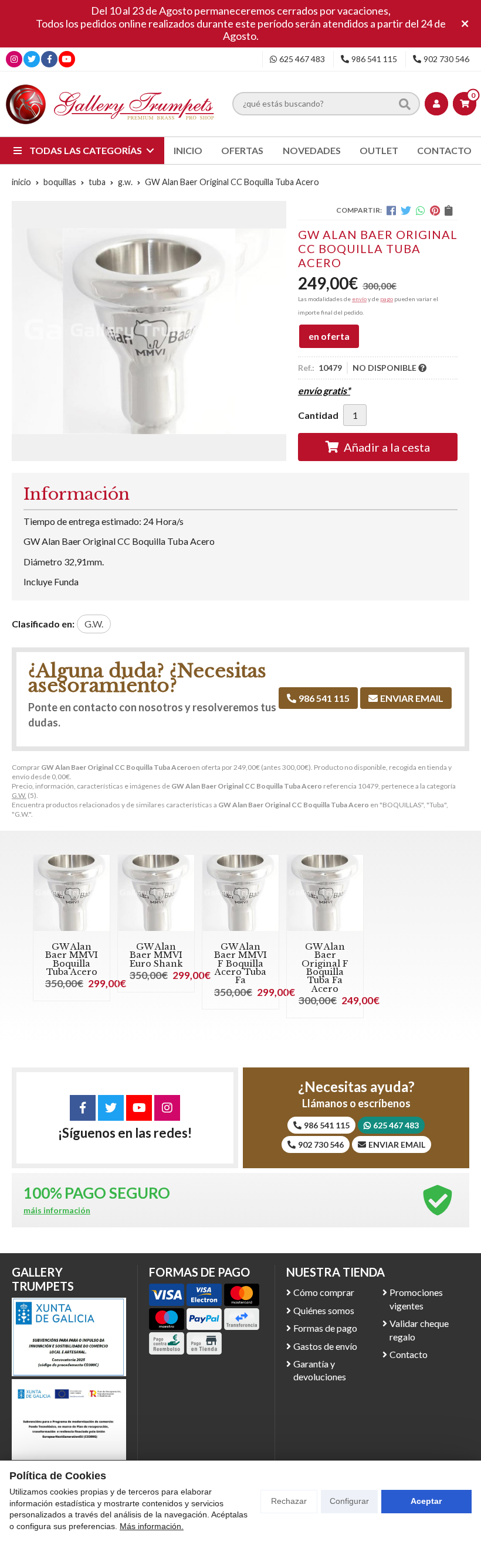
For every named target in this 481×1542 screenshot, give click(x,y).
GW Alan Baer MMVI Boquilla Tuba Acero (71, 959)
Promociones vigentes (416, 1299)
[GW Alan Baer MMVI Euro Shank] (156, 893)
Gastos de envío (325, 1346)
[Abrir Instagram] (14, 59)
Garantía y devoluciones (319, 1370)
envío (359, 298)
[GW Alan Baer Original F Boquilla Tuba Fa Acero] (325, 893)
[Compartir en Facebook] (391, 210)
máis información (56, 1210)
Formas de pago (325, 1327)
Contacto (408, 1354)
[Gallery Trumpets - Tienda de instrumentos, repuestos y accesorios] (110, 104)
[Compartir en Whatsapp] (420, 210)
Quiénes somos (323, 1310)
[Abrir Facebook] (50, 59)
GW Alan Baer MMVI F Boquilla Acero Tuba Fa (240, 963)
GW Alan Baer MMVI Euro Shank (156, 955)
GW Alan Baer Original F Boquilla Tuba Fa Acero (325, 967)
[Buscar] (405, 103)
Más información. (152, 1526)
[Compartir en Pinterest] (435, 210)
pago (386, 298)
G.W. (19, 795)
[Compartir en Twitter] (406, 210)
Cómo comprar (323, 1292)
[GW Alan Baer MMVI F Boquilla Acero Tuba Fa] (240, 893)
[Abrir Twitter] (32, 59)
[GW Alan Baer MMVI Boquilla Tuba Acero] (71, 893)
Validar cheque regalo (419, 1330)
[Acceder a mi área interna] (436, 103)
